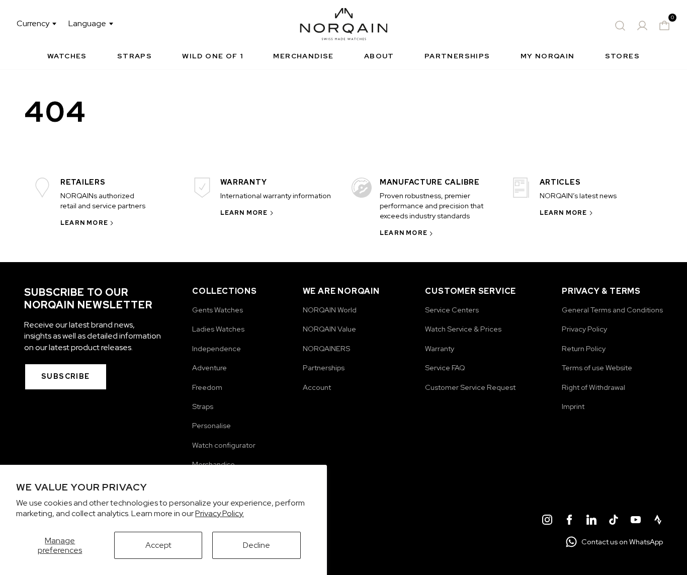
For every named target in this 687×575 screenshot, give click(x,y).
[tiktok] (614, 521)
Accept (158, 545)
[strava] (658, 521)
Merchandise (303, 55)
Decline (256, 545)
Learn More (84, 223)
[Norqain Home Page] (344, 25)
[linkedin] (591, 521)
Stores (622, 55)
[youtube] (636, 521)
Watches (67, 55)
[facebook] (569, 521)
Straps (134, 55)
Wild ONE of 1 (212, 55)
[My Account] (642, 26)
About (379, 55)
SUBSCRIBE (65, 376)
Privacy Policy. (219, 513)
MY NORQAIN (548, 55)
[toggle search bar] (620, 26)
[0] (664, 26)
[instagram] (547, 521)
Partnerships (457, 55)
